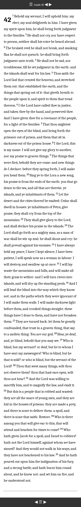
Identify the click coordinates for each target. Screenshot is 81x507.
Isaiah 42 (39, 4)
